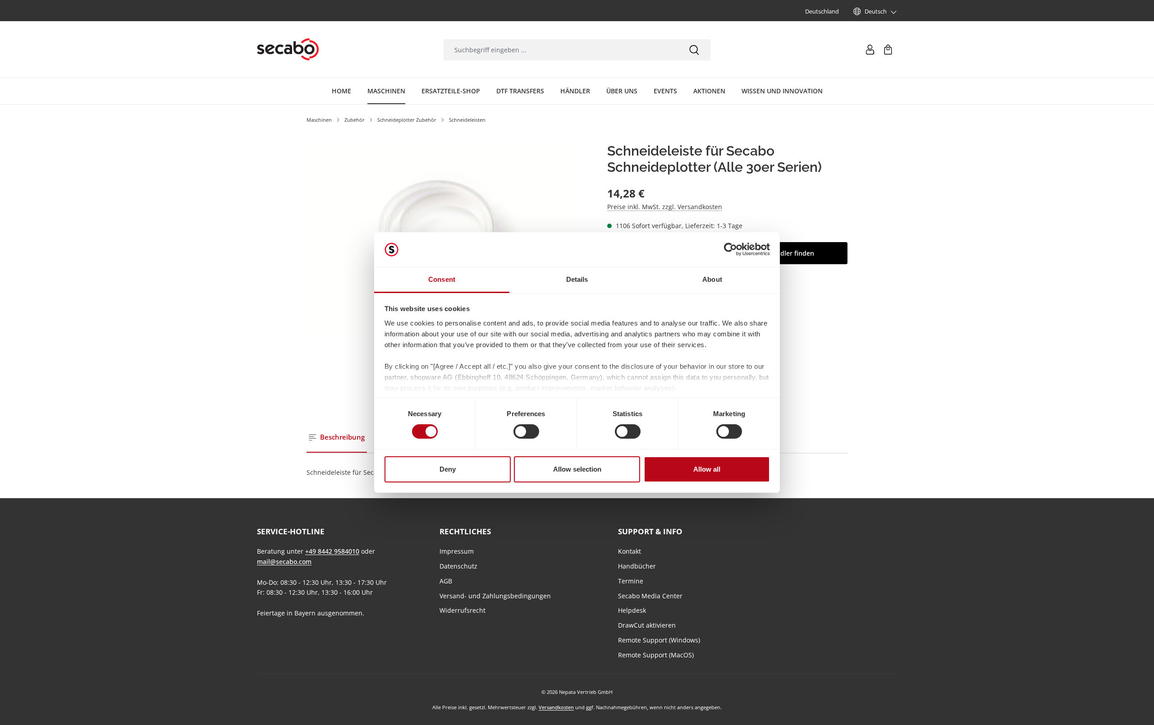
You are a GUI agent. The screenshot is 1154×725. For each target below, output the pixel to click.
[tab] (337, 437)
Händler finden (791, 253)
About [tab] (712, 279)
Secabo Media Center (650, 596)
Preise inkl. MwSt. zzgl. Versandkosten (664, 206)
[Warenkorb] (888, 49)
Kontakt (629, 551)
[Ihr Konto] (870, 49)
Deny (448, 469)
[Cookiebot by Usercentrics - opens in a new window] (730, 249)
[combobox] (561, 49)
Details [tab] (577, 279)
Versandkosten (556, 707)
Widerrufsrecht (462, 610)
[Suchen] (694, 49)
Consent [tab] (441, 279)
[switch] (526, 431)
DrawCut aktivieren (647, 625)
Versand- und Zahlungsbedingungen (495, 596)
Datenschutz (458, 566)
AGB (446, 581)
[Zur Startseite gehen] (288, 49)
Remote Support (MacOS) (656, 655)
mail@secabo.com (284, 561)
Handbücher (637, 566)
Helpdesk (632, 610)
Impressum (457, 551)
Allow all (706, 469)
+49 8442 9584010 (332, 551)
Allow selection (577, 469)
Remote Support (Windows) (659, 640)
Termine (630, 581)
